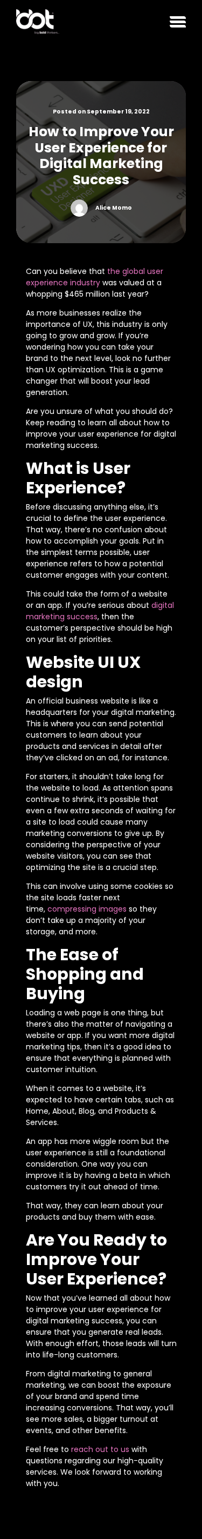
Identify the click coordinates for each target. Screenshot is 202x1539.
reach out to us (100, 1449)
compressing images (87, 909)
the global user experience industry (94, 277)
